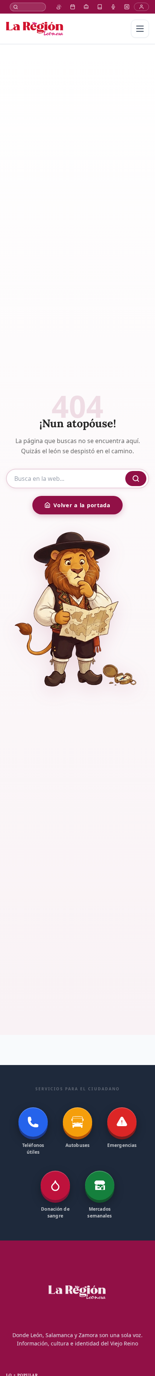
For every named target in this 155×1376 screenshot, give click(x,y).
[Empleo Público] (86, 7)
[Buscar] (28, 7)
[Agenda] (72, 7)
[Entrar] (141, 7)
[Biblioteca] (99, 7)
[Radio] (113, 7)
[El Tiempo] (59, 7)
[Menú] (140, 29)
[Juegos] (126, 7)
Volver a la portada (82, 505)
